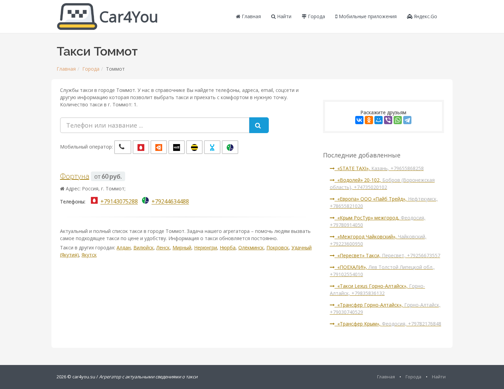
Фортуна (74, 176)
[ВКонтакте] (359, 120)
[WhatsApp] (398, 120)
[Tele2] (176, 147)
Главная (250, 16)
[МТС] (141, 147)
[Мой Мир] (378, 120)
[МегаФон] (230, 147)
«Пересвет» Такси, (387, 255)
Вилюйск (143, 247)
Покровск (277, 247)
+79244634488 (170, 201)
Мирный (181, 247)
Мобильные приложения (367, 16)
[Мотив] (159, 147)
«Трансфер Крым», (388, 323)
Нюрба (228, 247)
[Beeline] (194, 147)
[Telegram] (407, 120)
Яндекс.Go (424, 16)
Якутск (89, 254)
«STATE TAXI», (379, 168)
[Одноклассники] (369, 120)
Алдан (124, 247)
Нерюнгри (205, 247)
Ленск (163, 247)
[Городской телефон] (122, 147)
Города (316, 16)
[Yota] (212, 147)
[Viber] (388, 120)
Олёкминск (251, 247)
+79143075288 (119, 201)
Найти (283, 16)
